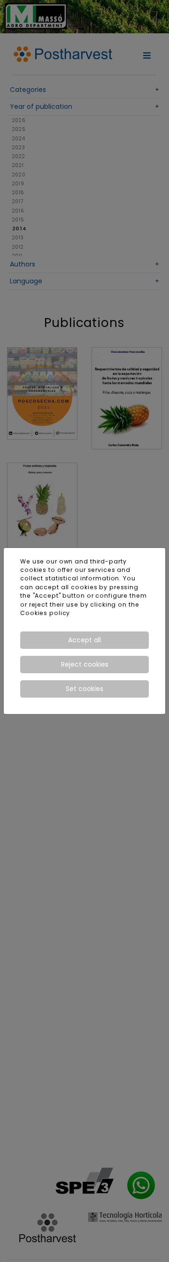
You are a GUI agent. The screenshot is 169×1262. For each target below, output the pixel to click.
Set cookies (84, 688)
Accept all (84, 640)
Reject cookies (84, 664)
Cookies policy (45, 613)
